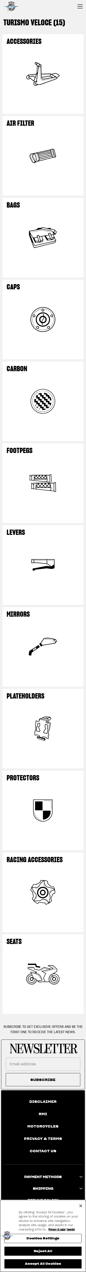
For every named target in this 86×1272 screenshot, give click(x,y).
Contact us (43, 1151)
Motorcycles (43, 1126)
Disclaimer (43, 1102)
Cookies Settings (42, 1238)
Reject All (43, 1251)
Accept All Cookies (43, 1264)
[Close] (81, 1206)
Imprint (71, 1229)
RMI (43, 1114)
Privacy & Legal (57, 1229)
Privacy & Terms (43, 1139)
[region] (43, 1236)
